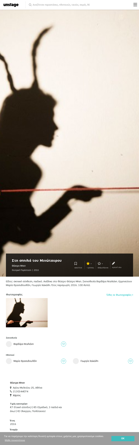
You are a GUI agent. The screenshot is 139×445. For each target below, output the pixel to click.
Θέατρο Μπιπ (17, 383)
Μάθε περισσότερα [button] (15, 440)
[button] (134, 5)
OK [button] (122, 438)
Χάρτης (17, 395)
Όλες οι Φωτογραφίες (119, 294)
